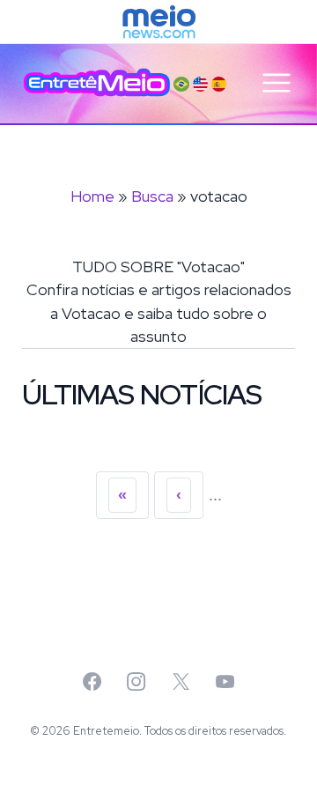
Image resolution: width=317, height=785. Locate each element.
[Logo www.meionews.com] (159, 22)
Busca (152, 196)
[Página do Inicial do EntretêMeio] (97, 83)
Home (92, 196)
